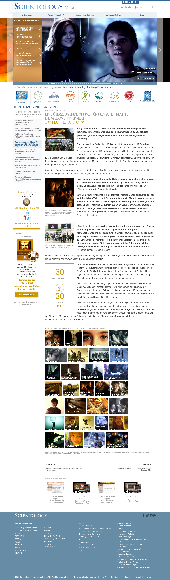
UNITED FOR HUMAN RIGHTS (44, 107)
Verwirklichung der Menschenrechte (24, 29)
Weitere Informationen (88, 545)
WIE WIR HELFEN (25, 107)
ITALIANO (48, 544)
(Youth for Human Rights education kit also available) (27, 303)
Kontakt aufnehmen (87, 548)
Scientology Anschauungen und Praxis (95, 529)
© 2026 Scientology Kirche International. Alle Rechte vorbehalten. (41, 577)
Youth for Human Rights (127, 565)
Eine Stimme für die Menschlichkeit (94, 531)
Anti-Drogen (99, 101)
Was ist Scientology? (56, 15)
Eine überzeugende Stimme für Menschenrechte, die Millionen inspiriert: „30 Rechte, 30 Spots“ (27, 144)
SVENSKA (48, 533)
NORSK (47, 531)
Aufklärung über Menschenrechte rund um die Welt (27, 166)
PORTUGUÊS (49, 547)
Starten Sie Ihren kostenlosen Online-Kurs (133, 541)
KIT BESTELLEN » (26, 294)
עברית (18, 539)
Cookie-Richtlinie (105, 577)
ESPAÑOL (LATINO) (52, 536)
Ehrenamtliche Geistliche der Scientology (129, 545)
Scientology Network (126, 531)
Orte (80, 550)
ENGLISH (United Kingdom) (26, 531)
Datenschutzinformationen (85, 577)
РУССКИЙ (19, 545)
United (19, 49)
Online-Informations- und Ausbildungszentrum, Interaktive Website (27, 159)
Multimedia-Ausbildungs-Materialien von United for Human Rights (27, 136)
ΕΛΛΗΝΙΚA (48, 541)
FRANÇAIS (19, 536)
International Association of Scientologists (129, 550)
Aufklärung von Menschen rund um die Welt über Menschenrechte (28, 129)
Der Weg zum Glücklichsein (37, 101)
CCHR (129, 101)
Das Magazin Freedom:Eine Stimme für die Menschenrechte (25, 62)
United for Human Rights (127, 562)
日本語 (17, 542)
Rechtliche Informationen (146, 577)
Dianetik (120, 529)
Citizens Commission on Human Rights (133, 567)
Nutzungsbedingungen (124, 577)
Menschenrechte (114, 101)
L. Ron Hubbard (27, 15)
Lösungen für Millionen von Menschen (25, 172)
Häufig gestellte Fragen (113, 15)
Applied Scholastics (54, 101)
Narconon (85, 101)
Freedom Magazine (147, 100)
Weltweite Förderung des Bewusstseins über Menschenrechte (24, 122)
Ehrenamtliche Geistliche (85, 15)
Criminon (70, 101)
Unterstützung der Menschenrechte (24, 54)
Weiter (117, 83)
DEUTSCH (19, 553)
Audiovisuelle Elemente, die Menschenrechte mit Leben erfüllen (25, 152)
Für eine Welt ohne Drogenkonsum (132, 559)
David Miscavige (124, 537)
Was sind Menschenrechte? (24, 36)
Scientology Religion (126, 534)
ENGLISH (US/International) (26, 528)
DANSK (18, 533)
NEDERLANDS (21, 550)
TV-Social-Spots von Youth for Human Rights (27, 43)
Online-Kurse (84, 542)
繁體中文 (18, 548)
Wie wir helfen (21, 102)
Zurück (52, 83)
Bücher (142, 15)
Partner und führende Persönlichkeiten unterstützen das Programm (28, 179)
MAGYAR (48, 528)
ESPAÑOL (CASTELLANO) (55, 539)
